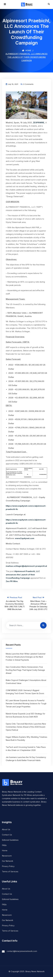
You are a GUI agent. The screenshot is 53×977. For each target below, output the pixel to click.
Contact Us (7, 834)
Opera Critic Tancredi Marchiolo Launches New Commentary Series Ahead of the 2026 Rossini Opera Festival (26, 727)
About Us (6, 829)
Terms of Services (10, 871)
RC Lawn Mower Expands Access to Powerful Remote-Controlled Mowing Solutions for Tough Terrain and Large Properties (26, 703)
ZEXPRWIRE (38, 122)
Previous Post (15, 603)
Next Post (38, 603)
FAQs (4, 845)
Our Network (7, 861)
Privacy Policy (8, 866)
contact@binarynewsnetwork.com (22, 951)
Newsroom (7, 856)
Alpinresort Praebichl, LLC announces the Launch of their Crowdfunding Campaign (23, 574)
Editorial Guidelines (10, 840)
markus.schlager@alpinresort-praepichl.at (26, 566)
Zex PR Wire (12, 581)
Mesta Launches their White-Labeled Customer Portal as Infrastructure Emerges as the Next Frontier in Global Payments (26, 657)
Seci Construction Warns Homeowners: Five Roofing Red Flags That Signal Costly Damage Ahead (25, 670)
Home (28, 50)
